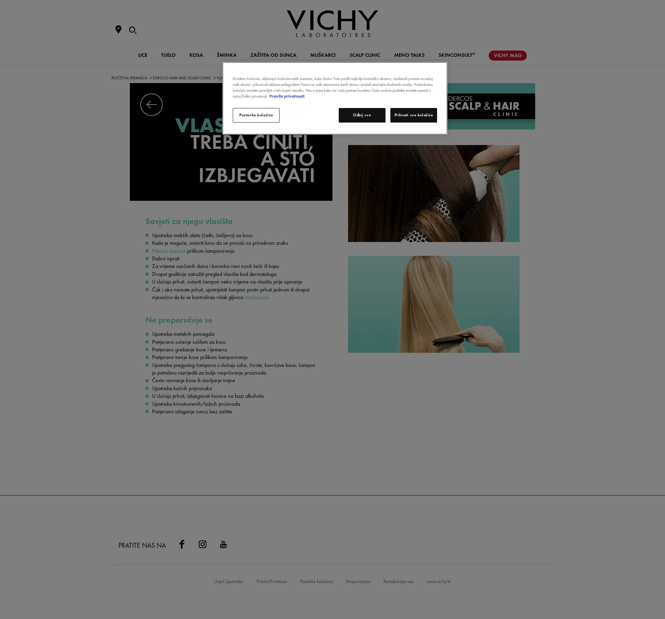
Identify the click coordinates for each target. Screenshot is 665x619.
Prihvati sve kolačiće (413, 115)
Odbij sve (362, 115)
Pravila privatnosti (286, 96)
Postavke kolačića (256, 115)
